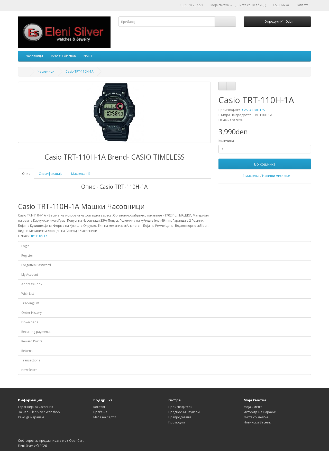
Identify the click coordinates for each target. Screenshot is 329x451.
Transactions (30, 360)
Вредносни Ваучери (184, 412)
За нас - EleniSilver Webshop (39, 412)
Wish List (27, 293)
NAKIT (88, 56)
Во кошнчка (265, 164)
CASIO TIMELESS (253, 110)
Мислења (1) (80, 173)
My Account (29, 274)
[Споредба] (231, 86)
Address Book (31, 284)
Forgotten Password (36, 265)
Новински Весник (257, 422)
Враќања (100, 412)
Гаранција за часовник (35, 407)
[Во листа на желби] (222, 86)
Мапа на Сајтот (104, 417)
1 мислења (251, 176)
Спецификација (50, 173)
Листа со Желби (256, 417)
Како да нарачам (31, 417)
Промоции (176, 422)
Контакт (99, 407)
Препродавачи (179, 417)
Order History (31, 312)
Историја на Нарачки (260, 412)
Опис (26, 173)
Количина (226, 140)
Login (25, 246)
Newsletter (29, 370)
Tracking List (30, 303)
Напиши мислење (276, 176)
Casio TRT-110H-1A (80, 71)
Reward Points (31, 341)
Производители (180, 407)
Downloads (29, 322)
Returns (26, 351)
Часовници (34, 56)
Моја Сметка (253, 407)
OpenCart (76, 440)
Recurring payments (35, 331)
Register (27, 255)
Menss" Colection (63, 56)
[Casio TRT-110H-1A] (114, 112)
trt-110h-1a (39, 236)
